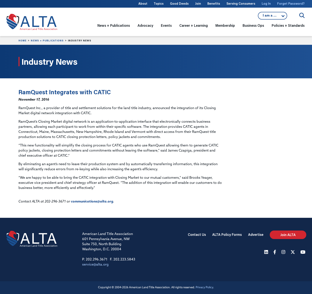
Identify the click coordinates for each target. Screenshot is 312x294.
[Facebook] (275, 252)
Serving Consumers (240, 3)
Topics (159, 3)
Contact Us (197, 234)
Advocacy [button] (145, 25)
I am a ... (272, 17)
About (142, 3)
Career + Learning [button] (193, 25)
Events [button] (166, 25)
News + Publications (47, 40)
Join (198, 3)
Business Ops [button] (253, 25)
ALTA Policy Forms (227, 234)
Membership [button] (225, 25)
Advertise (255, 234)
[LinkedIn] (266, 252)
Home (22, 40)
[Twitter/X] (293, 252)
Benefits (213, 3)
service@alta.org (95, 264)
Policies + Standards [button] (288, 25)
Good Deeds (179, 3)
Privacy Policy (204, 287)
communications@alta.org (92, 201)
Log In (266, 3)
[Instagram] (283, 252)
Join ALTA (288, 234)
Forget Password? (291, 3)
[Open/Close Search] (302, 15)
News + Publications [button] (113, 25)
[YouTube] (303, 252)
